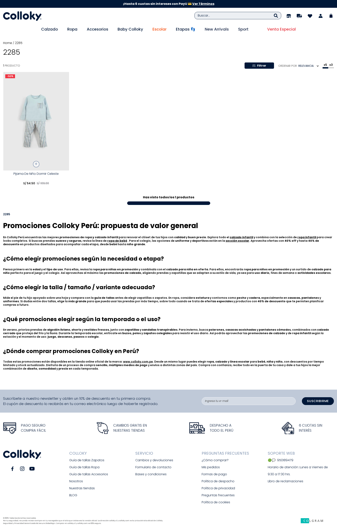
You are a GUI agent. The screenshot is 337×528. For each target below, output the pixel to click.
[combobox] (237, 15)
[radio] (325, 66)
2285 (18, 43)
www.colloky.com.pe (138, 362)
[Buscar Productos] (276, 15)
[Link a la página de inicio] (8, 43)
